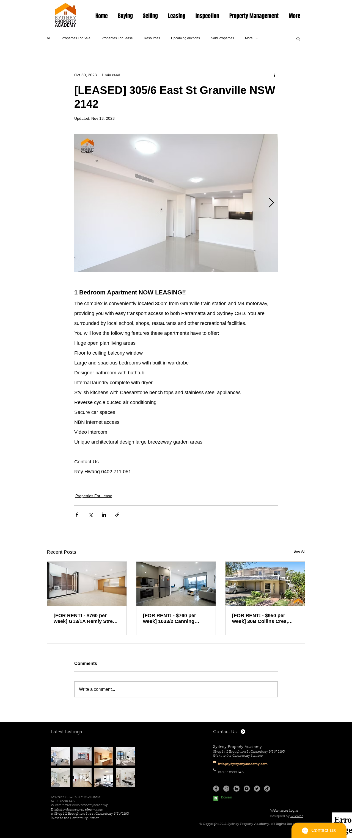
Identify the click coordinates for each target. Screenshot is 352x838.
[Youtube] (247, 789)
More (249, 38)
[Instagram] (226, 789)
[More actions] (274, 75)
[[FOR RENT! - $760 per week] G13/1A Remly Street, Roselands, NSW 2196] (87, 584)
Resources (152, 38)
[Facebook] (216, 789)
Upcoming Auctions (185, 38)
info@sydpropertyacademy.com (78, 809)
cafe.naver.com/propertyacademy (81, 805)
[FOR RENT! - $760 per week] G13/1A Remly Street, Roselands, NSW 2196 (86, 618)
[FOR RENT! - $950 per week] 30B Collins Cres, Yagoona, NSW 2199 (260, 618)
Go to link (61, 752)
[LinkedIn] (236, 789)
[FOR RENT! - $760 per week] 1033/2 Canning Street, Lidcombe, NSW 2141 (170, 618)
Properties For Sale (76, 38)
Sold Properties (222, 38)
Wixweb (296, 816)
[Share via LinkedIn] (103, 514)
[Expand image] (176, 203)
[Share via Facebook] (76, 514)
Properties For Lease (117, 38)
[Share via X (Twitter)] (90, 514)
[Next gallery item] (271, 203)
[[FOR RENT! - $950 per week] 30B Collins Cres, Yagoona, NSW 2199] (265, 584)
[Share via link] (117, 514)
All (49, 38)
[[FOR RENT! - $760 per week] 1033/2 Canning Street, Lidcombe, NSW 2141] (176, 584)
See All (299, 551)
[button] (125, 16)
